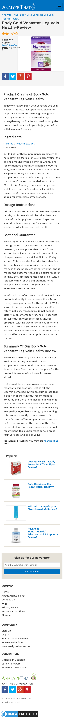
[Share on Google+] (20, 78)
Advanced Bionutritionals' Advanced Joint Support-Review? (43, 533)
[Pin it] (28, 78)
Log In (5, 634)
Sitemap (6, 615)
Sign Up (6, 630)
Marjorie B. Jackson (10, 45)
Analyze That (10, 14)
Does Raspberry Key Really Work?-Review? (41, 485)
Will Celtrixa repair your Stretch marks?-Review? (42, 508)
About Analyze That (13, 595)
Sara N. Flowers (11, 663)
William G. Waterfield (14, 667)
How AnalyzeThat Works (16, 646)
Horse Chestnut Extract (20, 143)
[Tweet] (12, 78)
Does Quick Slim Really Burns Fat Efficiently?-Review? (41, 464)
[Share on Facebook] (5, 78)
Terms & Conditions (13, 611)
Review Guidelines (12, 642)
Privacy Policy (10, 607)
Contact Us (8, 599)
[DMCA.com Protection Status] (19, 717)
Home (5, 591)
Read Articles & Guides (15, 638)
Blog (4, 603)
